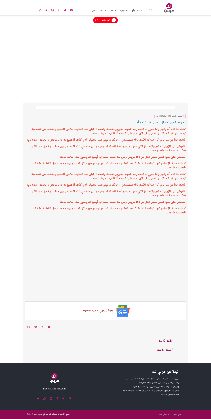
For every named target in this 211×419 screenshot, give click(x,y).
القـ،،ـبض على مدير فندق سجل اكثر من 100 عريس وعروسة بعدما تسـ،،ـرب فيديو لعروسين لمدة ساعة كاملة (123, 157)
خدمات (103, 10)
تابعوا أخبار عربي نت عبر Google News (98, 310)
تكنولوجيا (124, 10)
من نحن (177, 414)
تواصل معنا (164, 414)
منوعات (113, 10)
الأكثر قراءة (165, 341)
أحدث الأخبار (165, 350)
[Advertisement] (118, 37)
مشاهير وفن (137, 10)
